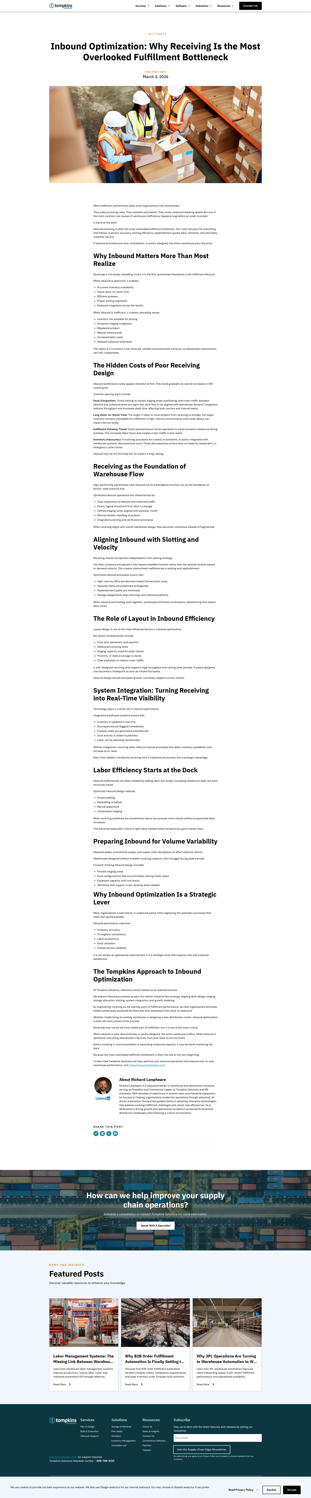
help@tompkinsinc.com (63, 1457)
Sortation (116, 1436)
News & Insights (151, 1431)
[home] (60, 6)
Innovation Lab (119, 1445)
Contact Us (148, 1436)
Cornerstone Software (154, 1440)
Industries (202, 5)
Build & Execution (89, 1431)
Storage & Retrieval (121, 1426)
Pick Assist (116, 1431)
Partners (147, 1445)
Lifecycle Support (89, 1436)
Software (181, 5)
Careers (147, 1450)
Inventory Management (123, 1440)
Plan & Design (87, 1426)
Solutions (161, 5)
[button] (142, 6)
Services (140, 5)
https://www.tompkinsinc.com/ (147, 1065)
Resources (224, 5)
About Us (147, 1426)
